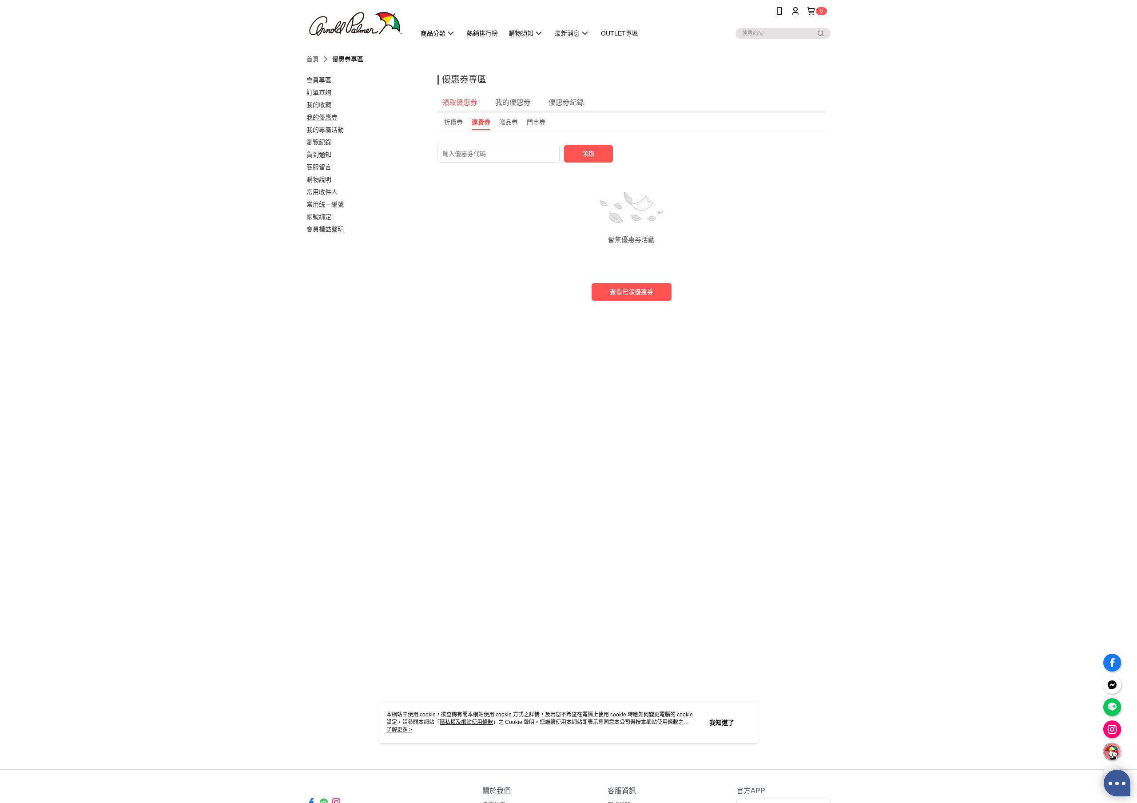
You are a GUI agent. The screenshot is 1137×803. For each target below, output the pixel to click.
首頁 (312, 59)
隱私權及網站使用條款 (466, 722)
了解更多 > (399, 730)
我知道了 (721, 722)
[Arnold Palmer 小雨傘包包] (355, 23)
